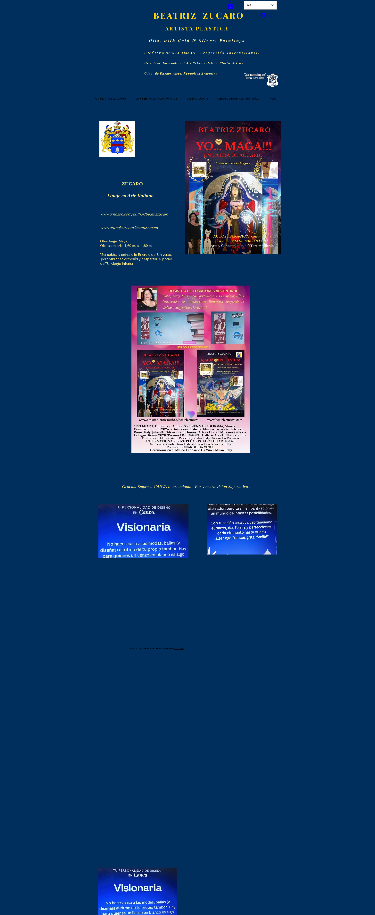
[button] (230, 5)
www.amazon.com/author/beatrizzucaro (134, 214)
